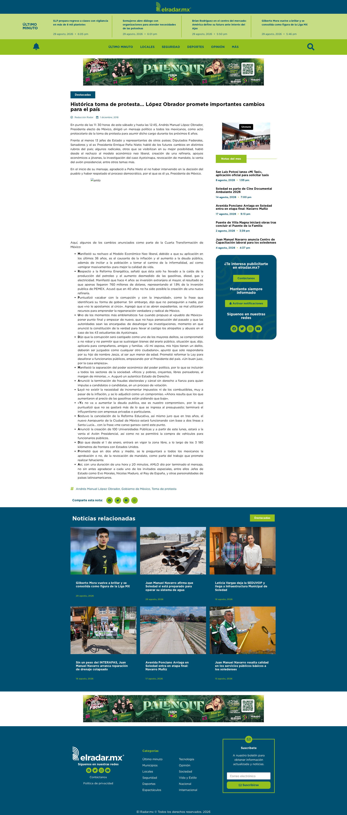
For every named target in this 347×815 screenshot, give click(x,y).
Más (235, 47)
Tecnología (186, 759)
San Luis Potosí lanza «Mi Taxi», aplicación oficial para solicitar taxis (242, 174)
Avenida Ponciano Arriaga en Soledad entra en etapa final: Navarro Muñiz (244, 207)
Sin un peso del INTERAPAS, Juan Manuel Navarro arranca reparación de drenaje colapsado (102, 666)
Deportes (195, 47)
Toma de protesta (164, 488)
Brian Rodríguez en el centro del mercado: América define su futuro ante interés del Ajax (219, 25)
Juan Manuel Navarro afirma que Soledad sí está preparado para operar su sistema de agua (169, 586)
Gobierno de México (135, 488)
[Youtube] (258, 328)
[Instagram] (250, 328)
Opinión (218, 47)
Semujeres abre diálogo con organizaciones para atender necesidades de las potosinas (149, 25)
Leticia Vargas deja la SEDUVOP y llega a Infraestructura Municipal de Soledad (241, 586)
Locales (147, 47)
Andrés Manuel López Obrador (98, 488)
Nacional (185, 783)
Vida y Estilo (188, 777)
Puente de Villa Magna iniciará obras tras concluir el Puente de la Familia (246, 224)
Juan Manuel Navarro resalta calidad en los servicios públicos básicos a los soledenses (242, 666)
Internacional (188, 789)
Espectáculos (151, 789)
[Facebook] (234, 328)
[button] (109, 500)
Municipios (150, 765)
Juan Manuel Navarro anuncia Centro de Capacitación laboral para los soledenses (246, 241)
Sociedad (185, 771)
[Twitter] (242, 328)
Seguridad (171, 47)
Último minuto (120, 47)
